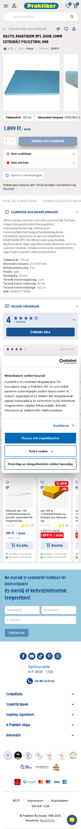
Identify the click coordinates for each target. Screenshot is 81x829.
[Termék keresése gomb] (71, 16)
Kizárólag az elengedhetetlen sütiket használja (40, 464)
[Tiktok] (40, 656)
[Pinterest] (49, 656)
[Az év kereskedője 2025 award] (56, 767)
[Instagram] (57, 656)
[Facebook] (23, 656)
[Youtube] (31, 656)
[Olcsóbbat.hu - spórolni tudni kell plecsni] (42, 767)
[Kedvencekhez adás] (66, 29)
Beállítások (61, 425)
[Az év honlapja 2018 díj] (28, 755)
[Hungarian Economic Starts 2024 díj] (8, 755)
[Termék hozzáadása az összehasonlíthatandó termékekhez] (58, 29)
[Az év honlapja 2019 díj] (38, 755)
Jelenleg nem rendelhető (47, 141)
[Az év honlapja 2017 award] (62, 755)
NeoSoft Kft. (47, 820)
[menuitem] (6, 6)
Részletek (8, 188)
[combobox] (40, 16)
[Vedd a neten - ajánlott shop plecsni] (26, 767)
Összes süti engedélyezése (40, 438)
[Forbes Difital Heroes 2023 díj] (18, 755)
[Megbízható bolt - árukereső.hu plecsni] (73, 755)
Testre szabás (38, 451)
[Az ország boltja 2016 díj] (50, 755)
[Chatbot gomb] (72, 820)
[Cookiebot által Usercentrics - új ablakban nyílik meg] (59, 361)
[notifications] (74, 29)
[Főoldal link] (41, 6)
